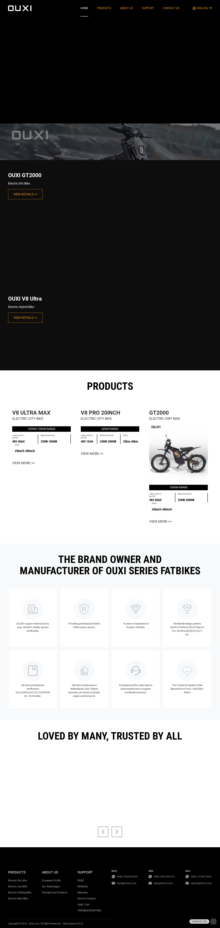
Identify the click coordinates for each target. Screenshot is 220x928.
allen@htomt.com (163, 883)
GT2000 (159, 412)
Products (104, 8)
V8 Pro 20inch (100, 412)
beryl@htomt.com (126, 883)
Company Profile (51, 880)
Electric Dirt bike (17, 880)
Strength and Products (54, 892)
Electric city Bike (17, 886)
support (148, 8)
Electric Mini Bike (18, 898)
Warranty (83, 892)
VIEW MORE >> (23, 463)
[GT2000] (178, 453)
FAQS (81, 880)
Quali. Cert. (84, 904)
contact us (171, 8)
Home (84, 8)
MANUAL (83, 886)
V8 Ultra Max (31, 412)
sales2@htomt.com (201, 883)
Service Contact (87, 898)
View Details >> (25, 194)
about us (126, 8)
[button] (103, 832)
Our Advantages (51, 886)
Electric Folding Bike (20, 892)
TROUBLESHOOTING (89, 910)
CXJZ (80, 923)
